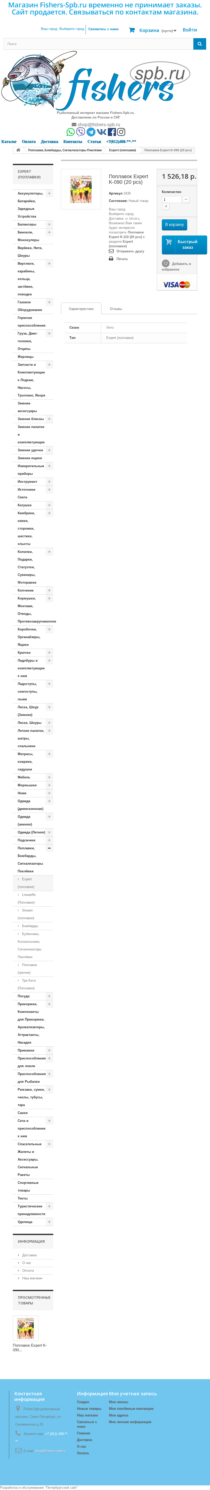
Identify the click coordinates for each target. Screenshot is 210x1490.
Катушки (25, 505)
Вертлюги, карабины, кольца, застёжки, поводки (26, 279)
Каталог (9, 141)
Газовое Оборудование (30, 306)
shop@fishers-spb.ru (98, 124)
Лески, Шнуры (29, 723)
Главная (83, 1433)
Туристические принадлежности (31, 1210)
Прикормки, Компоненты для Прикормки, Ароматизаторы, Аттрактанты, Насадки (31, 1023)
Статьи (94, 141)
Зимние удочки (30, 450)
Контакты (72, 141)
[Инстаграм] (121, 133)
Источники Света (26, 493)
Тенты (23, 1198)
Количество (171, 192)
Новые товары (89, 1408)
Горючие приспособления (32, 321)
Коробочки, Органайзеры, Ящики (29, 637)
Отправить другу (130, 251)
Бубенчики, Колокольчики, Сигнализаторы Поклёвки (29, 945)
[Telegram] (91, 133)
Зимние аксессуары (27, 407)
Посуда (23, 996)
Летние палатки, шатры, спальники (31, 738)
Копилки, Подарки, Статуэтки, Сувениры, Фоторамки (27, 567)
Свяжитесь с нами (103, 29)
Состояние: (118, 201)
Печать (122, 259)
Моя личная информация (130, 1422)
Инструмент (27, 482)
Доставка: (116, 218)
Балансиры (27, 224)
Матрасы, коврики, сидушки (25, 761)
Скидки (83, 1402)
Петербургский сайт (61, 1487)
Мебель (24, 777)
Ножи (22, 793)
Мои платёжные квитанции (131, 1408)
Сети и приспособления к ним (32, 1128)
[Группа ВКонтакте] (102, 133)
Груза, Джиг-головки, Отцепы (28, 341)
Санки (23, 1113)
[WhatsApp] (71, 133)
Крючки (24, 653)
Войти (190, 30)
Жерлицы (26, 357)
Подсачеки (26, 840)
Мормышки (27, 785)
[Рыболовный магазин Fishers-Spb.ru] (95, 80)
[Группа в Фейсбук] (112, 133)
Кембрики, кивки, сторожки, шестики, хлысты (26, 528)
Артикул (115, 193)
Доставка (49, 141)
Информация (31, 1241)
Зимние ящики (30, 458)
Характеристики (77, 309)
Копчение (26, 590)
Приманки (26, 1050)
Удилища (25, 1222)
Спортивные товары (28, 1186)
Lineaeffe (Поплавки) (27, 898)
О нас (26, 1263)
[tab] (81, 308)
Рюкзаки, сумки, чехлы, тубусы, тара (31, 1097)
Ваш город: (62, 29)
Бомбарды (29, 926)
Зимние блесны (31, 419)
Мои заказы (118, 1402)
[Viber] (80, 133)
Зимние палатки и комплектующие (31, 434)
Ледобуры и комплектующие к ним (31, 668)
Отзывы (116, 309)
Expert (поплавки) (26, 883)
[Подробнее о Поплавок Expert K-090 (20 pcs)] (25, 1328)
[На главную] (18, 150)
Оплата (29, 141)
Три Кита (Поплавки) (27, 984)
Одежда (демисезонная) (30, 805)
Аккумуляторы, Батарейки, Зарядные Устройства (30, 204)
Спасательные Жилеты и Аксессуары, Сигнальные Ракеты (29, 1159)
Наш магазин (31, 1278)
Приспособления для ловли (32, 1062)
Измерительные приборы (31, 470)
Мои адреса (118, 1415)
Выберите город (121, 214)
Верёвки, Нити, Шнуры (30, 252)
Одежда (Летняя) (31, 832)
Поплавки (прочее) (27, 968)
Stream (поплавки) (26, 914)
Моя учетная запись (133, 1393)
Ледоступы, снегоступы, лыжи (28, 691)
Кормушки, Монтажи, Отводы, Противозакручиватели (35, 609)
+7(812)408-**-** (121, 141)
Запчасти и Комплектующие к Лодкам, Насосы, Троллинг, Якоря (31, 380)
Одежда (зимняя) (25, 820)
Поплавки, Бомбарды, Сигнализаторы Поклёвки (30, 859)
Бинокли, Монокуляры (28, 236)
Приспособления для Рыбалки (32, 1078)
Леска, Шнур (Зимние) (28, 711)
